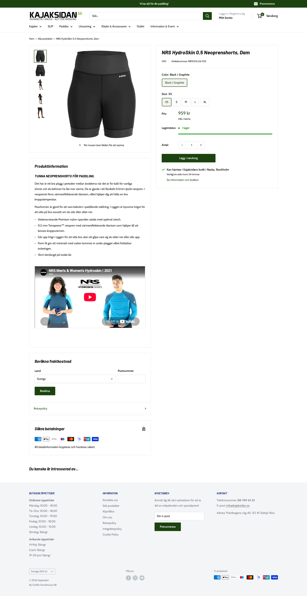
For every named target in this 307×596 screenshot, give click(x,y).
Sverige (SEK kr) (39, 571)
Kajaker (33, 26)
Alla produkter (45, 38)
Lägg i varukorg (188, 158)
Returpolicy (40, 408)
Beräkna (45, 391)
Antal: (165, 145)
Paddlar (64, 26)
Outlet (140, 26)
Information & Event (162, 26)
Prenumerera (267, 3)
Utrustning (85, 26)
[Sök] (207, 16)
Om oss (107, 517)
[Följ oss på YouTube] (141, 577)
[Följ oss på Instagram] (135, 577)
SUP (50, 26)
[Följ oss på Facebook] (128, 577)
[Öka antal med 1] (201, 145)
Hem (31, 38)
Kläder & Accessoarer (114, 26)
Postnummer (126, 371)
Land (38, 371)
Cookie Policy (111, 534)
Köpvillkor (108, 511)
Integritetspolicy (112, 529)
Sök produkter (111, 505)
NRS (164, 61)
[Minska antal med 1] (182, 145)
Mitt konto (226, 18)
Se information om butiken (183, 180)
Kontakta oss (110, 500)
